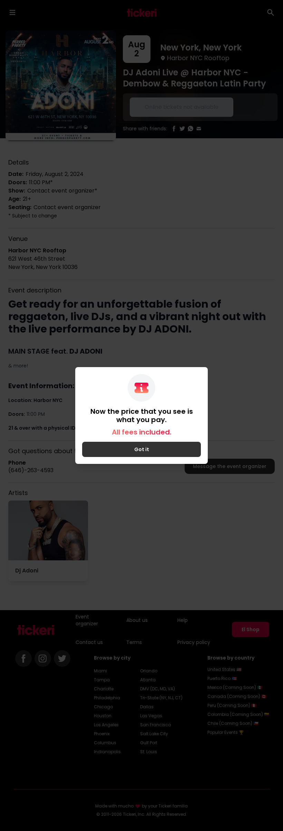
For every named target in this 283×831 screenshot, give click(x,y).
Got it (141, 449)
